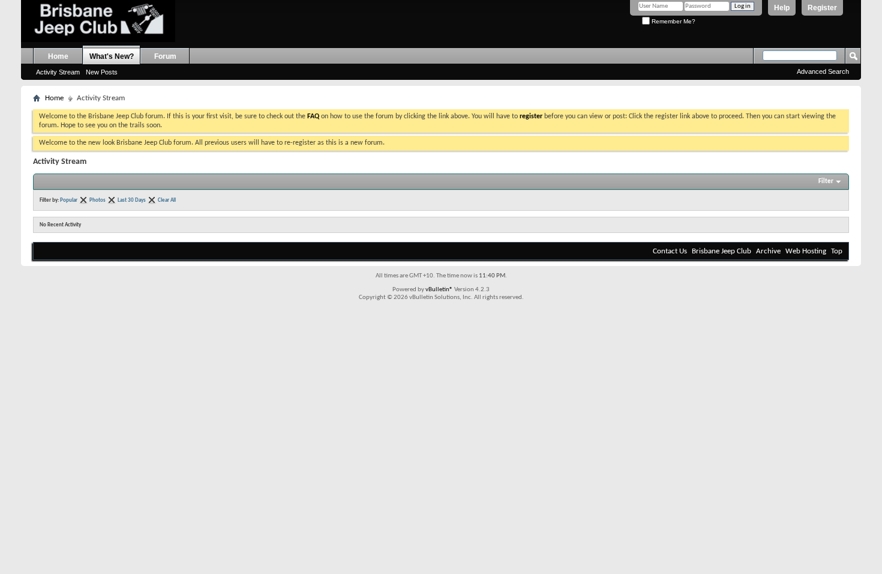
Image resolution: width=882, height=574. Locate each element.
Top (836, 251)
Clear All (167, 200)
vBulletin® (439, 289)
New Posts (102, 72)
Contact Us (670, 251)
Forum (165, 56)
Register (822, 8)
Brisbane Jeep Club (721, 251)
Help (782, 8)
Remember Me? (672, 21)
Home (58, 56)
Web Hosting (805, 251)
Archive (768, 251)
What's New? (111, 56)
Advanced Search (823, 71)
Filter (825, 181)
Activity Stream (58, 72)
